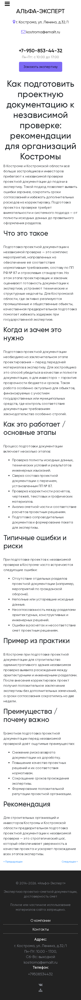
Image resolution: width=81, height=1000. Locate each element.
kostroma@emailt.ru (40, 962)
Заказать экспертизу (41, 67)
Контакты (40, 929)
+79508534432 (40, 974)
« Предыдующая (12, 861)
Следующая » (70, 861)
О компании (40, 920)
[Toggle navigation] (7, 4)
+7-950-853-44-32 (40, 51)
